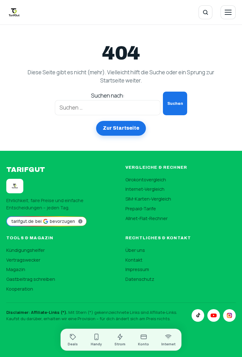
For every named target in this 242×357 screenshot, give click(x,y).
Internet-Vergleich (144, 189)
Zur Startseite (121, 128)
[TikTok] (198, 315)
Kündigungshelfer (25, 250)
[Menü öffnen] (228, 12)
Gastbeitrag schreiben (30, 279)
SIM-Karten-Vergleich (148, 199)
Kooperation (19, 289)
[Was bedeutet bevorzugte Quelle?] (80, 221)
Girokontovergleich (145, 179)
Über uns (135, 250)
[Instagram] (229, 315)
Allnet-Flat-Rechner (146, 218)
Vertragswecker (23, 260)
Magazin (15, 269)
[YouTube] (213, 315)
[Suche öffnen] (205, 12)
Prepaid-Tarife (140, 208)
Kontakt (133, 260)
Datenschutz (139, 279)
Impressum (137, 269)
